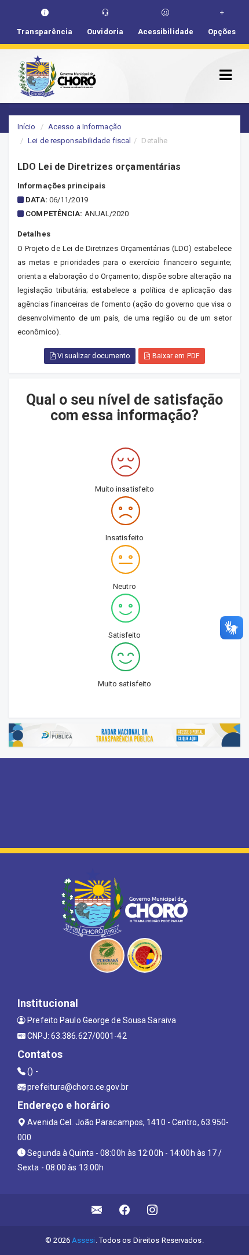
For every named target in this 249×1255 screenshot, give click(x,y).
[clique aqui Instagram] (152, 1210)
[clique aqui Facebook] (125, 1210)
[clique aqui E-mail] (97, 1210)
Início (26, 126)
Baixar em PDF (174, 356)
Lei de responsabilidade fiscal (79, 140)
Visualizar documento (93, 356)
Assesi (84, 1240)
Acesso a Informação (85, 126)
